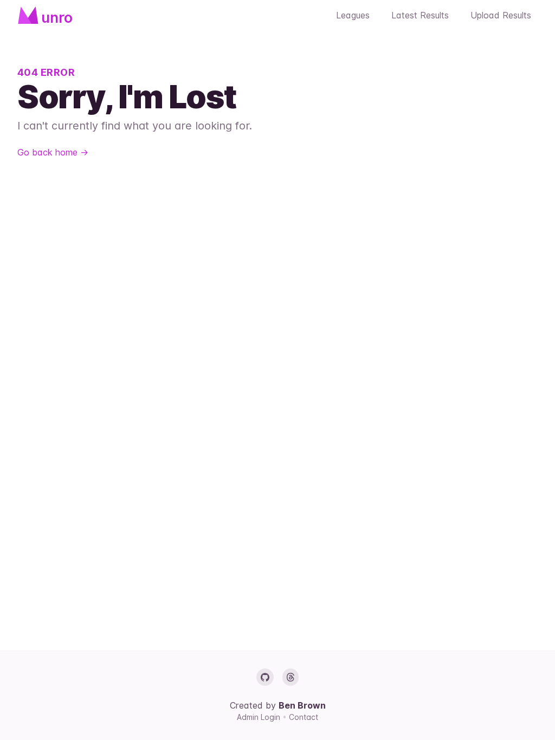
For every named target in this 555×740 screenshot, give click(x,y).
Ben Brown (302, 705)
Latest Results (420, 15)
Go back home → (52, 152)
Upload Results (500, 15)
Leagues (353, 15)
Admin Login (259, 717)
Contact (303, 717)
